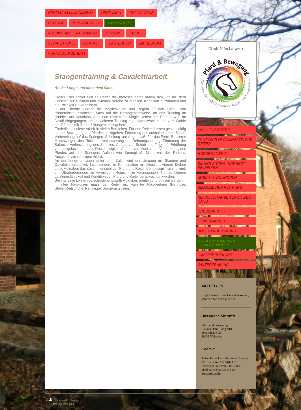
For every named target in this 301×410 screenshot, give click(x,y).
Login (249, 399)
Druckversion (61, 400)
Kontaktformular (211, 373)
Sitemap (74, 400)
